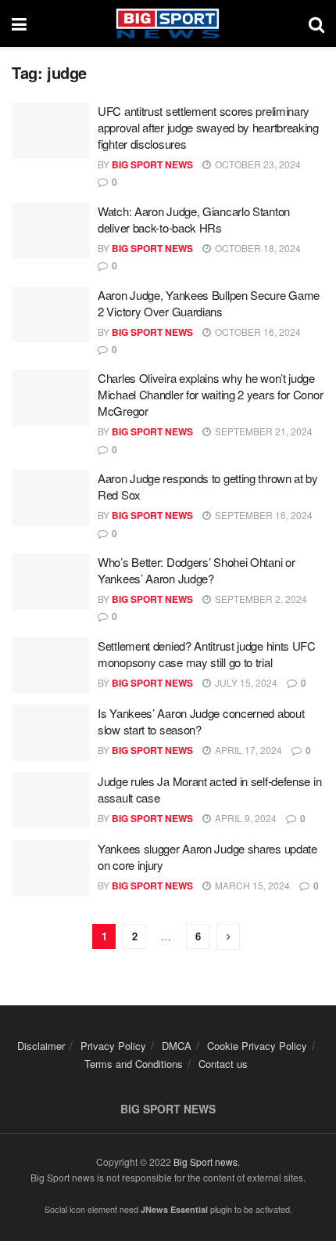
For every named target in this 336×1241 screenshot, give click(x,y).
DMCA (176, 1045)
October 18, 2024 (257, 247)
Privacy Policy (113, 1045)
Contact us (223, 1063)
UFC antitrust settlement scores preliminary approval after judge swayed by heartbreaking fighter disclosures (208, 127)
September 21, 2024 (263, 431)
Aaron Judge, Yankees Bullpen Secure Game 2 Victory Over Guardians (209, 303)
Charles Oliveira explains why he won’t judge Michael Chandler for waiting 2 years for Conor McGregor (210, 394)
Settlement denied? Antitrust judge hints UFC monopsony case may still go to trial (207, 653)
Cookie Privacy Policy (257, 1045)
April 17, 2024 (247, 749)
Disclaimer (41, 1045)
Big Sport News (152, 164)
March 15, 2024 (251, 885)
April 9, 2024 (245, 817)
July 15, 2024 (245, 682)
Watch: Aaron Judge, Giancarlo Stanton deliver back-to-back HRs (194, 219)
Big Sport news (205, 1161)
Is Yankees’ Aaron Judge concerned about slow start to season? (201, 721)
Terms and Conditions (133, 1063)
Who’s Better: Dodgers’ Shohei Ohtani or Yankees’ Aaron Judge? (196, 570)
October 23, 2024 (257, 164)
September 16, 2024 (263, 514)
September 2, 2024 (260, 598)
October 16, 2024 (257, 331)
